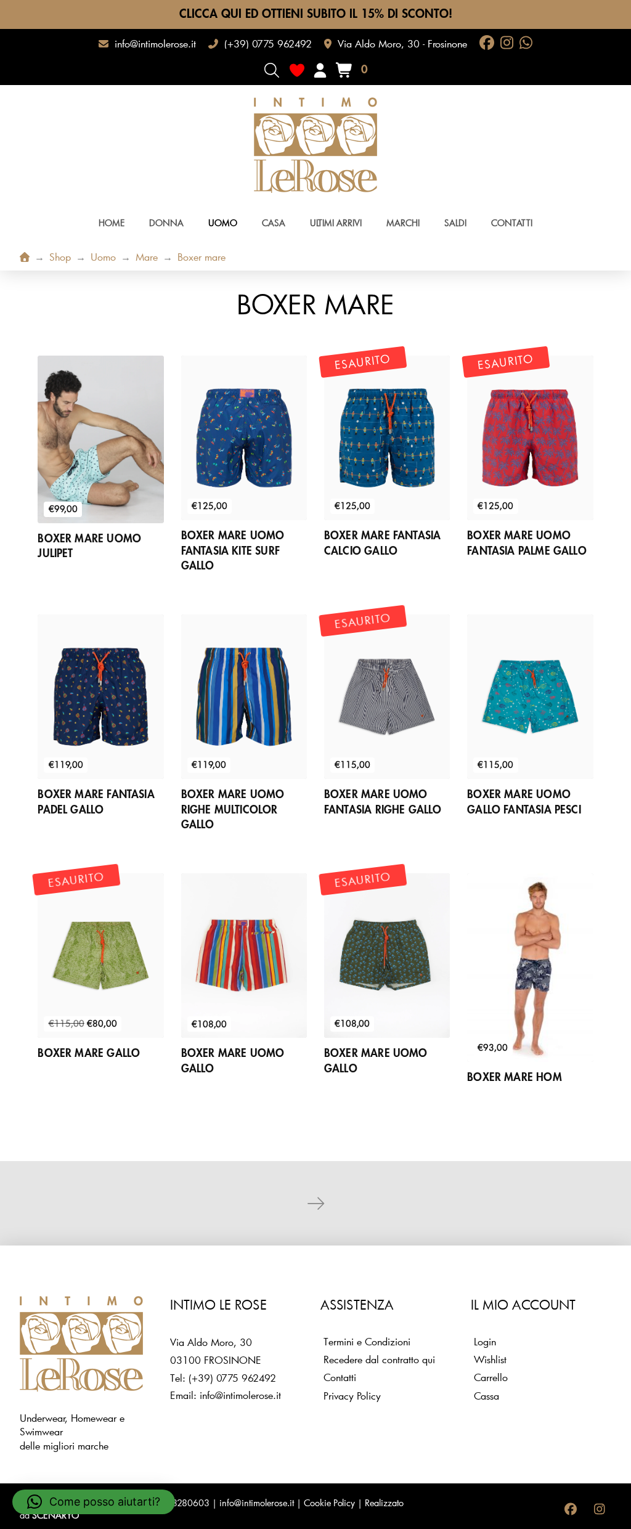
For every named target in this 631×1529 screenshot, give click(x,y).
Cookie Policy (329, 1503)
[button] (271, 70)
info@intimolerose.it (240, 1394)
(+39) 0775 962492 (232, 1377)
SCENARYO (55, 1515)
